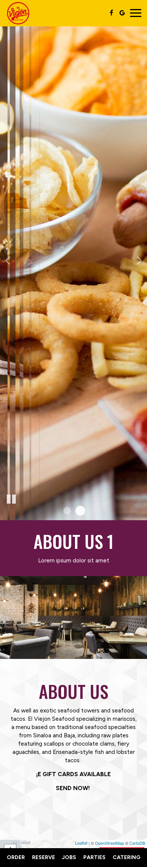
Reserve (43, 857)
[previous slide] (7, 260)
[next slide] (139, 260)
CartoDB (137, 843)
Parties (94, 857)
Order (16, 857)
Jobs (69, 857)
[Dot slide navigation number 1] (67, 511)
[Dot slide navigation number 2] (80, 511)
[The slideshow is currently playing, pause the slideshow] (11, 499)
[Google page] (122, 13)
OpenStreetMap (109, 843)
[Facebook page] (111, 13)
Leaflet (81, 843)
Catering (126, 857)
